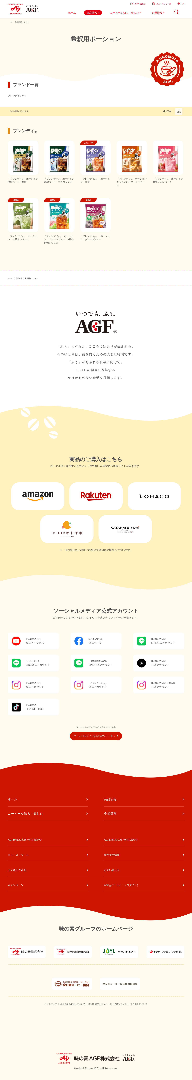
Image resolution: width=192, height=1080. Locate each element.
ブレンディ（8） (17, 95)
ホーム (10, 278)
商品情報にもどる (22, 22)
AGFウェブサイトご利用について (131, 1004)
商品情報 (19, 278)
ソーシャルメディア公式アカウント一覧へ (94, 736)
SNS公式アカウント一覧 (100, 1004)
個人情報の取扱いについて (72, 1004)
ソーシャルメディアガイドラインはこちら (96, 727)
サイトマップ (51, 1004)
